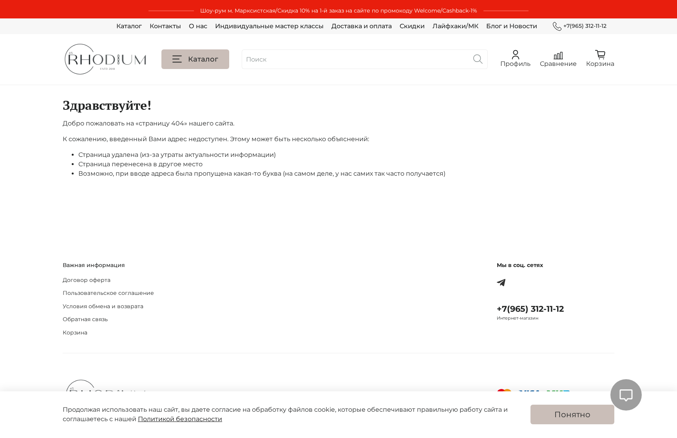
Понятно (572, 414)
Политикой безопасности (180, 419)
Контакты (165, 26)
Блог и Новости (511, 26)
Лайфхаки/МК (455, 26)
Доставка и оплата (361, 26)
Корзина (75, 332)
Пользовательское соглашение (108, 292)
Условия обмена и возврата (103, 306)
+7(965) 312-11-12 (584, 25)
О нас (198, 26)
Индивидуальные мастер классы (269, 26)
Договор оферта (86, 280)
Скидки (412, 26)
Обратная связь (85, 319)
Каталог (129, 26)
